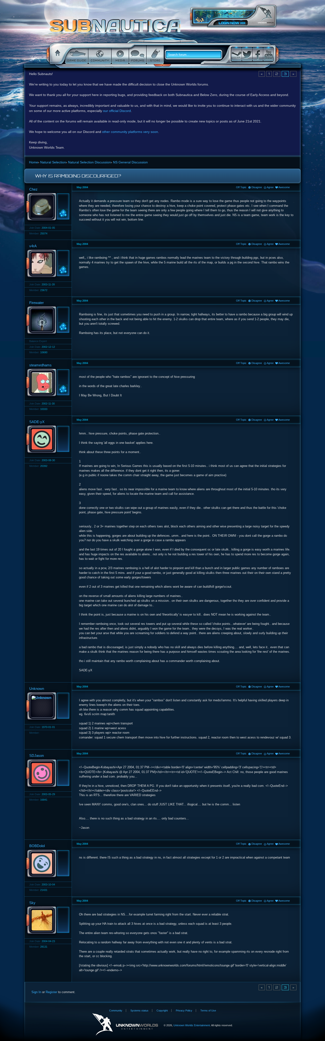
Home (56, 55)
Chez (33, 189)
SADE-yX (36, 422)
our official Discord (117, 111)
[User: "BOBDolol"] (46, 864)
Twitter (247, 54)
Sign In (36, 992)
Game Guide (76, 55)
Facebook (257, 54)
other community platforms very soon (130, 132)
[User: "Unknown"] (46, 706)
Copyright (162, 1010)
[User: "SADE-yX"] (46, 439)
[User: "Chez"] (46, 207)
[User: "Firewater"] (46, 320)
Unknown (36, 689)
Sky (32, 903)
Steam (236, 54)
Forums (137, 55)
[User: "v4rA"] (46, 264)
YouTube (268, 54)
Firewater (36, 303)
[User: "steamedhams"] (46, 383)
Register (51, 992)
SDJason (36, 755)
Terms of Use (208, 1010)
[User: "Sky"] (46, 920)
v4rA (33, 246)
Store (154, 55)
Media (119, 55)
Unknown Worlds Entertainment (266, 15)
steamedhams (40, 365)
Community (99, 55)
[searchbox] (195, 55)
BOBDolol (37, 846)
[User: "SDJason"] (46, 773)
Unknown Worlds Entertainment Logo (125, 1024)
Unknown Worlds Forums (116, 28)
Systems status (139, 1010)
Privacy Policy (184, 1010)
